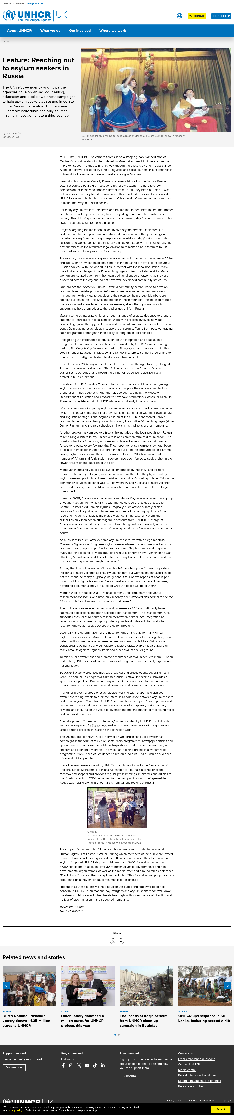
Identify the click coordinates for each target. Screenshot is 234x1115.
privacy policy (15, 1110)
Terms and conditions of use (201, 1100)
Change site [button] (32, 3)
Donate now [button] (14, 1067)
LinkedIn (103, 1065)
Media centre (187, 1070)
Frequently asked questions (196, 1059)
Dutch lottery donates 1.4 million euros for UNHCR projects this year (82, 1020)
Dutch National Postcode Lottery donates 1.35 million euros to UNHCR (26, 1020)
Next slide (227, 985)
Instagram (71, 1065)
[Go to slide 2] (119, 1035)
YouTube (87, 1065)
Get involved (80, 30)
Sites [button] (179, 16)
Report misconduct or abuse (197, 1075)
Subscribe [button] (130, 1076)
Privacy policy (174, 1100)
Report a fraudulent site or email (199, 1081)
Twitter (79, 1065)
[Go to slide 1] (116, 1035)
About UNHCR (19, 30)
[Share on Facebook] (121, 941)
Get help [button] (223, 16)
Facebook (63, 1065)
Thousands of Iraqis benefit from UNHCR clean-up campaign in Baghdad (143, 1020)
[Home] (27, 16)
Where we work (112, 30)
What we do (50, 30)
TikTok (95, 1065)
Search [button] (169, 16)
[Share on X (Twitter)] (113, 941)
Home (6, 41)
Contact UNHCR (189, 1064)
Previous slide (6, 985)
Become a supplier (190, 1086)
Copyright (226, 1100)
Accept (220, 1109)
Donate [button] (199, 16)
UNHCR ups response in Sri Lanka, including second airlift (204, 1018)
